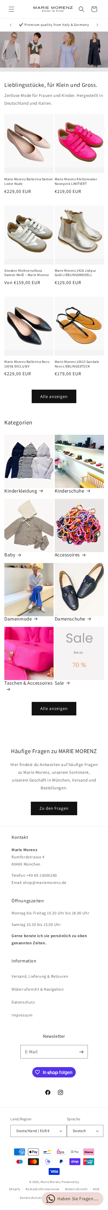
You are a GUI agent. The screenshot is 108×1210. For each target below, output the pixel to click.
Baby (9, 555)
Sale (59, 683)
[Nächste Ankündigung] (97, 25)
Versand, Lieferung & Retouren (40, 976)
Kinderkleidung (20, 491)
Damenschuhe (70, 619)
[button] (11, 9)
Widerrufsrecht (76, 1189)
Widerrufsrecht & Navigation (38, 989)
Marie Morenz (51, 1182)
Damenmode (18, 619)
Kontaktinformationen (43, 1189)
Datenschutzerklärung (37, 1198)
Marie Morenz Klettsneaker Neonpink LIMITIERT (76, 181)
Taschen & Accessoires (28, 683)
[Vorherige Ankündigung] (10, 25)
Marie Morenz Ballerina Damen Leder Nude (28, 181)
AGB (96, 1189)
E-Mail (31, 1052)
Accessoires (67, 555)
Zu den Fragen (54, 808)
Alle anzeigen (54, 396)
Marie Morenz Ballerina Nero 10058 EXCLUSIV (26, 363)
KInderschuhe (69, 491)
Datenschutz (23, 1002)
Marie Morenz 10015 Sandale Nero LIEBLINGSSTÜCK (77, 363)
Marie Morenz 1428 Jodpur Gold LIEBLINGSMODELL (75, 272)
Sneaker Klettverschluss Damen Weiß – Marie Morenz (26, 272)
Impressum (22, 1015)
